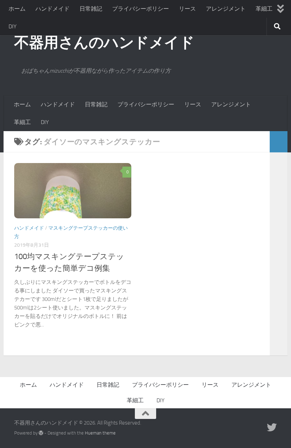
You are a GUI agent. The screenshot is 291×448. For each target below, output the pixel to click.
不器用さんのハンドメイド (104, 42)
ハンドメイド (52, 8)
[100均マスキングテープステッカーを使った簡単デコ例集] (72, 190)
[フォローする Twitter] (272, 427)
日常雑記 (90, 8)
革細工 (264, 8)
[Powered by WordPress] (41, 433)
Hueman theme (100, 433)
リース (187, 8)
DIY (13, 26)
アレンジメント (226, 8)
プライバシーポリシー (140, 8)
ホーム (17, 8)
